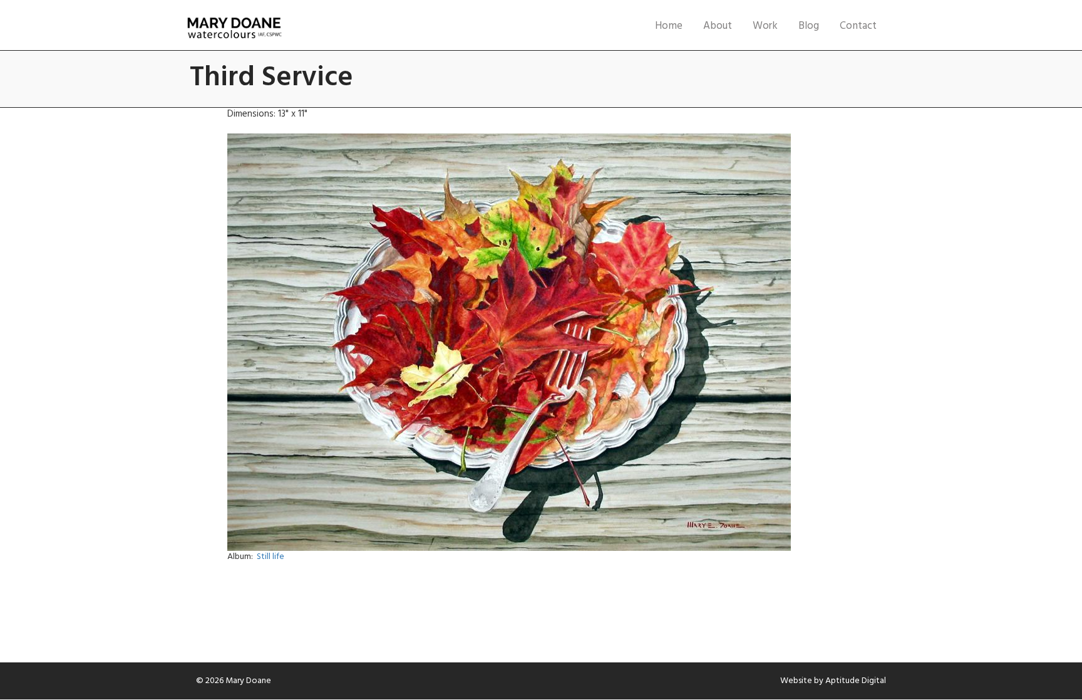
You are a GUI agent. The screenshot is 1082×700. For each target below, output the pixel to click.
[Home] (234, 28)
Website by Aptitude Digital (833, 681)
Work (765, 26)
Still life (270, 557)
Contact (858, 26)
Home (669, 26)
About (717, 26)
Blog (808, 26)
